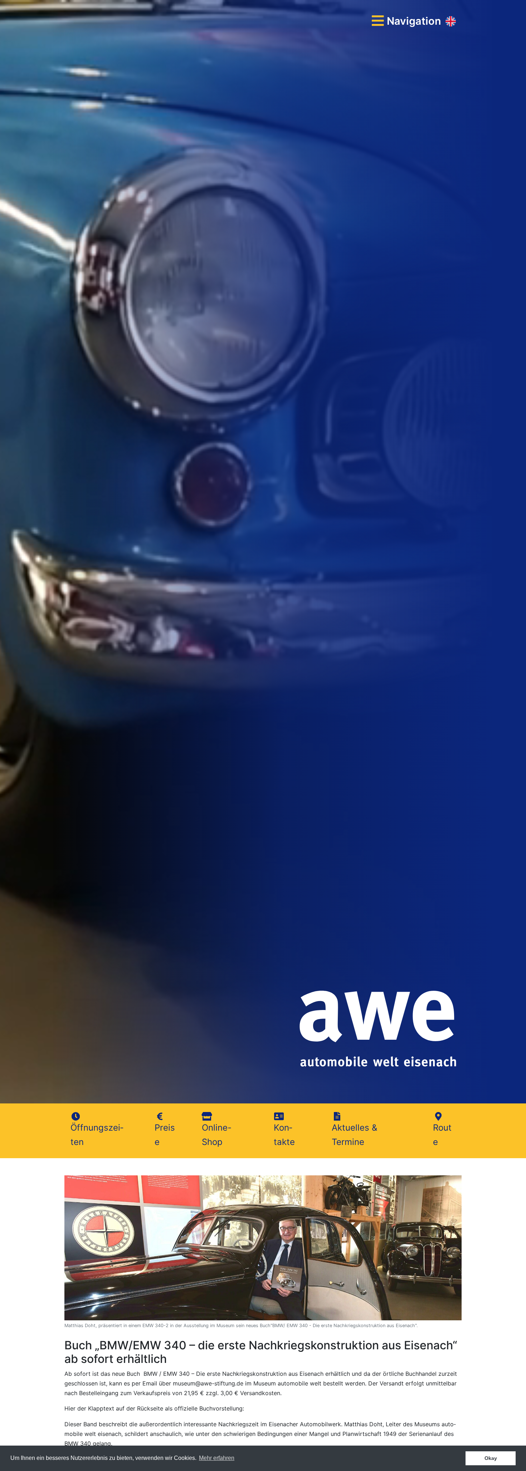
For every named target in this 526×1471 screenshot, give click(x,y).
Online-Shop (217, 1134)
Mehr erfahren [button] (216, 1458)
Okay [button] (490, 1458)
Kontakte (284, 1134)
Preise (165, 1134)
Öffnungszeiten (96, 1134)
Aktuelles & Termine (354, 1134)
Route (442, 1134)
